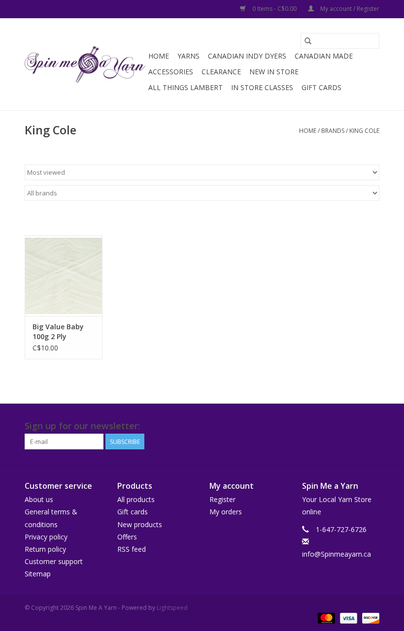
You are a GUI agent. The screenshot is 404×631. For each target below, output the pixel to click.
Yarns (188, 56)
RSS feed (131, 549)
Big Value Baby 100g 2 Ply (58, 331)
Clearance (221, 71)
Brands (332, 130)
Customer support (54, 561)
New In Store (274, 71)
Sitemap (38, 573)
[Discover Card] (369, 617)
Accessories (170, 71)
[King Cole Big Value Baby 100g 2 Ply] (63, 275)
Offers (127, 536)
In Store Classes (262, 87)
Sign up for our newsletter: (82, 426)
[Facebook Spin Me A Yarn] (354, 426)
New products (139, 524)
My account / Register (349, 8)
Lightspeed (172, 607)
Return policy (45, 549)
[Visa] (348, 617)
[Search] (308, 41)
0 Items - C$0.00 (274, 8)
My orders (225, 511)
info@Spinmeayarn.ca (336, 554)
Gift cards (321, 87)
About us (39, 499)
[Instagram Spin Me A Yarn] (371, 426)
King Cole (364, 130)
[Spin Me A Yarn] (85, 64)
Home (158, 56)
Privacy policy (46, 536)
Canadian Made (324, 56)
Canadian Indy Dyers (247, 56)
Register (222, 499)
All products (136, 499)
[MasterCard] (325, 617)
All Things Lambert (185, 87)
